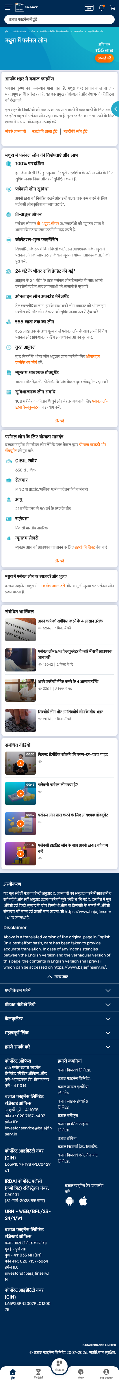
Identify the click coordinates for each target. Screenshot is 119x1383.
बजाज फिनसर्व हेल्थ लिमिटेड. (78, 1146)
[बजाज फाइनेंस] (26, 7)
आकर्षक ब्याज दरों (52, 586)
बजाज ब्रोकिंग (67, 1138)
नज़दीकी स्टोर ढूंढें (76, 131)
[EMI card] (89, 8)
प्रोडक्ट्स (59, 1370)
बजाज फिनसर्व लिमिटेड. (74, 1070)
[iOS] (83, 1201)
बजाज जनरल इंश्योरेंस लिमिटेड (73, 1089)
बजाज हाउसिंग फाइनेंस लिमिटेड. (73, 1127)
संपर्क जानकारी (15, 131)
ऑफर (81, 1378)
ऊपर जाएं (61, 976)
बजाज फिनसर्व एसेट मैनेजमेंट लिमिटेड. (78, 1158)
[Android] (69, 1201)
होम (13, 1378)
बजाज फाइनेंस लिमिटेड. (74, 1078)
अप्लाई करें (104, 58)
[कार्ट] (112, 8)
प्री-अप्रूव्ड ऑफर (48, 223)
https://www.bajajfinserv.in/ (79, 967)
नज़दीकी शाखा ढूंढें (44, 131)
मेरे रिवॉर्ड (38, 1378)
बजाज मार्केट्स (68, 1115)
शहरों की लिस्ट (85, 547)
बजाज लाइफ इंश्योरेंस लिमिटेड (73, 1104)
